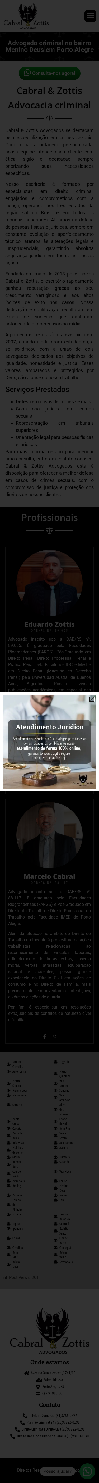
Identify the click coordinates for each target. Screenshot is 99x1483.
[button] (92, 699)
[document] (49, 741)
